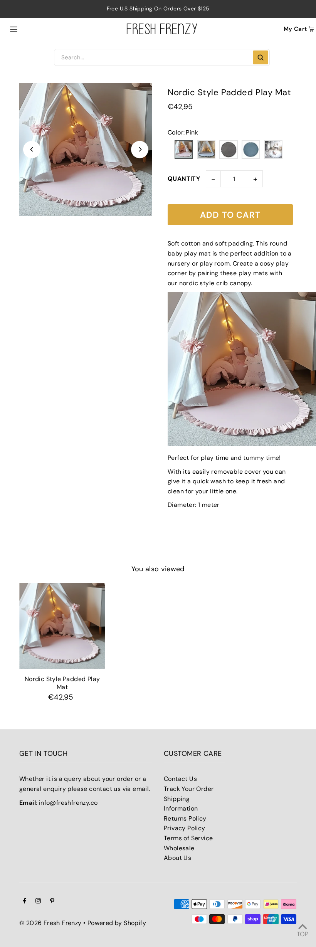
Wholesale (179, 848)
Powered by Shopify (116, 923)
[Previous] (31, 149)
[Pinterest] (52, 902)
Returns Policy (185, 818)
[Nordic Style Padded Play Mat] (62, 626)
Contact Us (180, 779)
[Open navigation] (31, 28)
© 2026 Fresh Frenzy (50, 923)
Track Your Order (188, 789)
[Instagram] (38, 902)
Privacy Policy (184, 828)
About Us (177, 858)
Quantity (184, 179)
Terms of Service (188, 838)
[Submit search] (260, 57)
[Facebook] (24, 902)
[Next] (139, 149)
